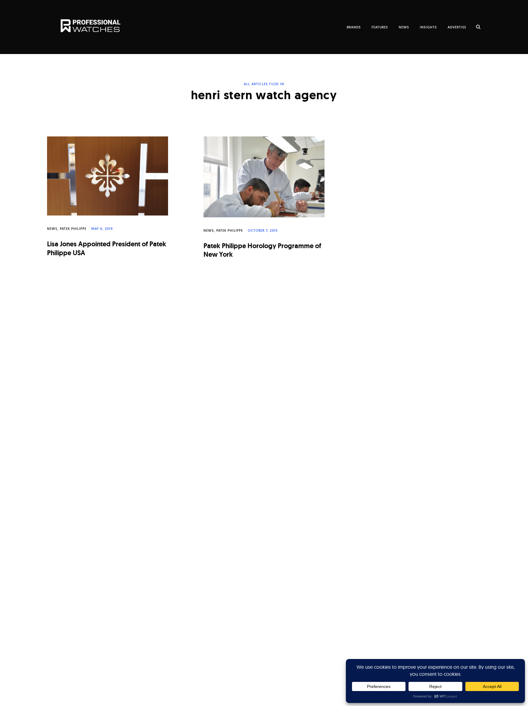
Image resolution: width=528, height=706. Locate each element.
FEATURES (380, 27)
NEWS (404, 27)
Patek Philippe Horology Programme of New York (262, 250)
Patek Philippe (73, 228)
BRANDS (354, 27)
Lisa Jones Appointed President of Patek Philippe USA (106, 248)
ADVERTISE (457, 27)
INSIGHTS (428, 27)
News (52, 228)
